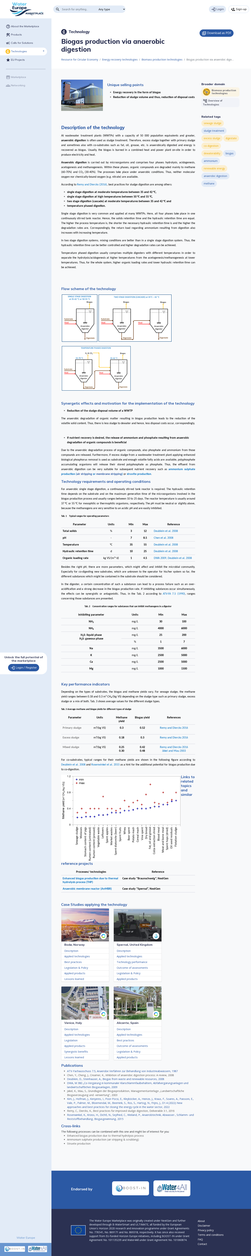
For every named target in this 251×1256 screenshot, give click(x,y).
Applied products (74, 973)
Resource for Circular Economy (79, 59)
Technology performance (132, 962)
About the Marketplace (22, 26)
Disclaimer (204, 1225)
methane (209, 183)
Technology (76, 31)
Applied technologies (77, 956)
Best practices (73, 962)
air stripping (84, 474)
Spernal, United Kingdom (135, 944)
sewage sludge (212, 123)
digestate (231, 138)
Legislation (71, 1040)
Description (71, 951)
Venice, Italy (73, 1023)
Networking (15, 85)
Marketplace (16, 77)
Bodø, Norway (74, 944)
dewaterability (212, 153)
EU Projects (15, 60)
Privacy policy (206, 1230)
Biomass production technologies (161, 59)
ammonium (211, 161)
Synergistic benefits (76, 1051)
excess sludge (212, 138)
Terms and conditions (211, 1235)
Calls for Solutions (19, 43)
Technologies (16, 51)
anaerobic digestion (215, 176)
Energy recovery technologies (120, 59)
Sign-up (239, 9)
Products (14, 35)
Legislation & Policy (76, 967)
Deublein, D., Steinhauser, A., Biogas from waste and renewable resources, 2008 (115, 1079)
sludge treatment (214, 130)
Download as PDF (216, 33)
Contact (202, 1244)
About (201, 1221)
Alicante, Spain (128, 1023)
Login (217, 9)
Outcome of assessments (132, 967)
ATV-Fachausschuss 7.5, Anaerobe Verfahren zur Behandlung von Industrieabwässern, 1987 (122, 1071)
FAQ (200, 1239)
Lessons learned (74, 979)
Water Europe (26, 1237)
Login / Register (23, 668)
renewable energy (214, 168)
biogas (230, 153)
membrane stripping (109, 474)
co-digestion (211, 146)
